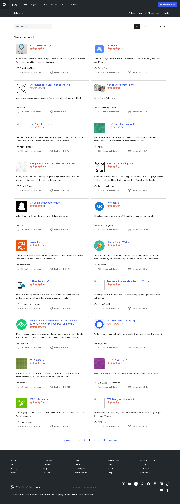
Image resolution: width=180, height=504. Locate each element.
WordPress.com (148, 460)
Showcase (47, 460)
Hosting (14, 468)
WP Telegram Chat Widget (122, 320)
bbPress (144, 468)
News (13, 464)
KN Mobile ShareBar (41, 281)
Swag (111, 473)
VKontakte (113, 202)
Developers (80, 468)
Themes (46, 464)
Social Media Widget (41, 45)
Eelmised (67, 440)
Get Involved (113, 460)
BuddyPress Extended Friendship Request (53, 163)
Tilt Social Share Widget (120, 124)
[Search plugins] (49, 26)
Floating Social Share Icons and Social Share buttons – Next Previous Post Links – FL (54, 322)
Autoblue (112, 45)
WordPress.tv (82, 473)
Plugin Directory (18, 13)
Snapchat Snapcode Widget (45, 202)
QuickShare (36, 242)
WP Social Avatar (39, 399)
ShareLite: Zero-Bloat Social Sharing (50, 84)
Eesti (38, 487)
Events (110, 464)
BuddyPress (146, 473)
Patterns (46, 473)
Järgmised (112, 440)
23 (103, 440)
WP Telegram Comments (121, 399)
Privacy (14, 473)
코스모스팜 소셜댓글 (118, 360)
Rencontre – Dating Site (120, 163)
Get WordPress (167, 4)
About (13, 460)
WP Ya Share (37, 360)
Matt (143, 464)
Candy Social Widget (118, 242)
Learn (77, 460)
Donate (112, 468)
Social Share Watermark (120, 84)
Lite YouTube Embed (41, 124)
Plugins (46, 468)
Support (78, 464)
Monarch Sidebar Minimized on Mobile (128, 281)
